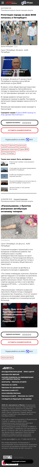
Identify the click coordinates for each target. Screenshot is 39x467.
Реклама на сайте (9, 385)
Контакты (6, 382)
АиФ (16, 46)
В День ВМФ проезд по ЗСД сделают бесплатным (18, 114)
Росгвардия (5, 240)
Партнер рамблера (19, 457)
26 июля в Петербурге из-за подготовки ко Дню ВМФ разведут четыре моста (23, 181)
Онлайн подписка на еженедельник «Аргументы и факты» (17, 378)
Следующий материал (19, 461)
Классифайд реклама (11, 393)
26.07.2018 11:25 (6, 8)
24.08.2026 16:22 (6, 199)
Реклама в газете (19, 382)
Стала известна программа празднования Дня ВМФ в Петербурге (23, 169)
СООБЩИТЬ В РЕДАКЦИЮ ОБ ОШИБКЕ (17, 399)
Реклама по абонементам (13, 388)
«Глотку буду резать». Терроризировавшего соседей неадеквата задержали (14, 313)
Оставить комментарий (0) (19, 130)
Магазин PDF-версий (10, 374)
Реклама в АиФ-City (10, 390)
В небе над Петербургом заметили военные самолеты (20, 175)
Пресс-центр (29, 372)
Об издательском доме (12, 372)
